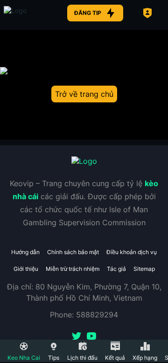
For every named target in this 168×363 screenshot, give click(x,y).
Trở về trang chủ (84, 94)
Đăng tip (87, 12)
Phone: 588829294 (84, 314)
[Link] (27, 13)
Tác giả (116, 268)
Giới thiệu (26, 268)
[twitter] (76, 336)
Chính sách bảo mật (73, 252)
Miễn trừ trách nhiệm (72, 268)
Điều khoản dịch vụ (131, 252)
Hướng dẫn (25, 252)
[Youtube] (91, 336)
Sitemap (144, 268)
